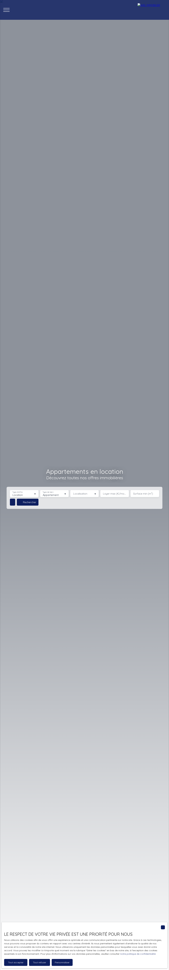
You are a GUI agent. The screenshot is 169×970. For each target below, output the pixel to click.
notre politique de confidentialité (138, 953)
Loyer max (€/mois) (114, 493)
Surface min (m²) (143, 493)
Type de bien (48, 492)
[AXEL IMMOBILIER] (151, 10)
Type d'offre (17, 492)
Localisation (80, 493)
